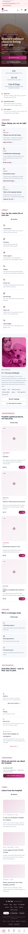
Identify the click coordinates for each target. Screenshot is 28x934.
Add (23, 467)
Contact (21, 907)
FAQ (11, 907)
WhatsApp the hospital (15, 403)
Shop (10, 904)
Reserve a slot (15, 57)
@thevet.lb (13, 746)
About (15, 904)
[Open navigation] (21, 10)
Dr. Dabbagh (21, 904)
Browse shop (14, 422)
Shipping (18, 921)
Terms (8, 921)
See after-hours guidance (9, 3)
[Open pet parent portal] (17, 10)
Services (6, 904)
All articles (14, 794)
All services (14, 219)
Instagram (23, 921)
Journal (7, 907)
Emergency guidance (15, 62)
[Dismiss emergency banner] (25, 3)
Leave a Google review (13, 775)
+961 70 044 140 (7, 5)
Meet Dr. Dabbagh (14, 399)
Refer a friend (14, 910)
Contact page (14, 617)
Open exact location (13, 703)
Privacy (4, 921)
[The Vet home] (5, 10)
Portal (15, 907)
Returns (13, 921)
